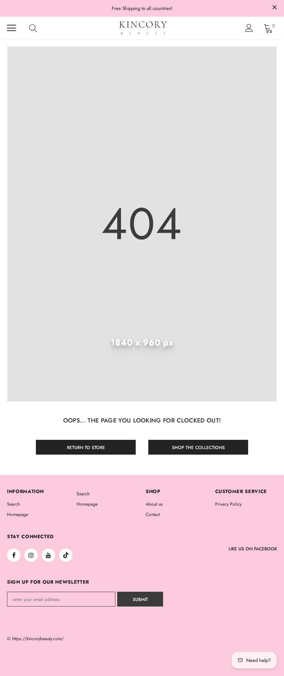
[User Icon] (249, 28)
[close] (274, 7)
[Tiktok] (65, 555)
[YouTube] (48, 555)
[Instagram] (31, 555)
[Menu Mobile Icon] (11, 28)
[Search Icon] (40, 28)
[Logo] (143, 28)
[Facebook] (13, 555)
